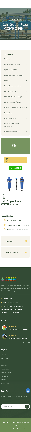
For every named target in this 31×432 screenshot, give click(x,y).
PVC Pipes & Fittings (11, 91)
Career (3, 362)
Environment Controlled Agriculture (12, 125)
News (3, 320)
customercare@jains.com (10, 303)
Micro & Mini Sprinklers (12, 64)
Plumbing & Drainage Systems (14, 108)
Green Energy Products (12, 131)
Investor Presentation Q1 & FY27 (19, 338)
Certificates (4, 376)
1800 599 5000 (7, 299)
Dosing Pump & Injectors (12, 86)
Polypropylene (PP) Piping (12, 102)
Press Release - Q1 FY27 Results (19, 329)
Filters (18, 19)
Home (13, 19)
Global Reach (5, 369)
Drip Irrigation (9, 59)
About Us (4, 355)
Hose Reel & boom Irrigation (13, 75)
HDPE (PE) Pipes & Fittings (13, 97)
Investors (4, 365)
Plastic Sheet (8, 113)
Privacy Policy (5, 383)
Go (27, 406)
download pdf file (18, 160)
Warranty (4, 380)
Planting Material (10, 118)
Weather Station (6, 372)
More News (26, 342)
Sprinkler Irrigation (10, 70)
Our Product (5, 358)
